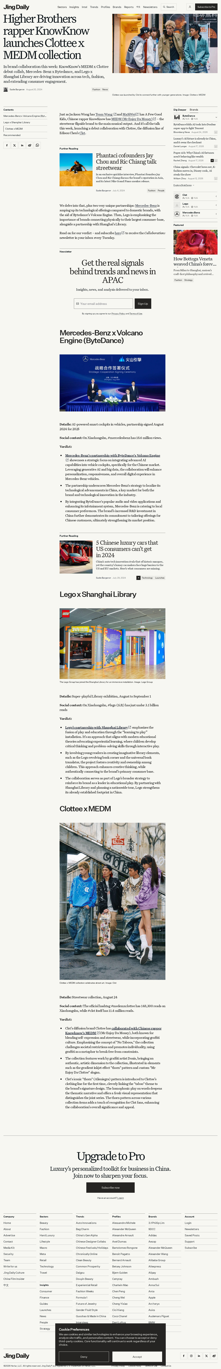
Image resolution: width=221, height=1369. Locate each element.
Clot (82, 133)
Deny (83, 1356)
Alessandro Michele (123, 1223)
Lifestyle (45, 1241)
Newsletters (150, 7)
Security (8, 1254)
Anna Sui (153, 1285)
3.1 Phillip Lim (156, 1223)
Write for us (10, 1266)
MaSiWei (129, 114)
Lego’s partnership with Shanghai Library (96, 727)
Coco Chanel (119, 1316)
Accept (137, 1356)
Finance (44, 1297)
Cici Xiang (118, 1310)
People (161, 190)
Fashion (96, 89)
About (7, 1229)
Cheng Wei (118, 1297)
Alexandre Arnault (123, 1235)
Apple (151, 1297)
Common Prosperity (88, 1266)
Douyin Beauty (84, 1279)
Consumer (46, 1291)
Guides (44, 1303)
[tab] (194, 110)
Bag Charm (82, 1229)
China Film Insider (14, 1279)
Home (7, 1223)
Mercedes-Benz (146, 205)
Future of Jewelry (86, 1303)
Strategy (188, 280)
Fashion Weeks (85, 1291)
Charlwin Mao (120, 1285)
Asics (151, 1310)
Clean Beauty (83, 1260)
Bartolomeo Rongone (124, 1247)
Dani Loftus (119, 1322)
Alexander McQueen (124, 1229)
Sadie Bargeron (17, 89)
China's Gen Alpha (86, 1235)
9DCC (151, 1229)
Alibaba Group (156, 1260)
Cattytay (117, 1279)
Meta (43, 1254)
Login (120, 1197)
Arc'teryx (154, 1303)
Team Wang (104, 114)
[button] (189, 6)
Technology (147, 577)
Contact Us (166, 1366)
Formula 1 (81, 1297)
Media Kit (9, 1247)
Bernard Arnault (121, 1260)
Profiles (105, 7)
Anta (151, 1291)
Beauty (44, 1223)
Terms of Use (135, 313)
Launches (159, 577)
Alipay (152, 1272)
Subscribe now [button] (111, 1187)
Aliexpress (154, 1266)
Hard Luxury (47, 1235)
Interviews (82, 1322)
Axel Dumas (119, 1241)
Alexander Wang (158, 1254)
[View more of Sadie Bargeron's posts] (5, 89)
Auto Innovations (86, 1223)
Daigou (80, 1272)
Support (190, 1241)
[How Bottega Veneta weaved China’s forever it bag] (196, 242)
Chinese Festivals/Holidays (92, 1247)
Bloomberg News (182, 132)
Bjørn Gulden (120, 1272)
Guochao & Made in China (91, 1316)
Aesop (152, 1241)
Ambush (153, 1279)
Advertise (9, 1235)
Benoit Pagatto (121, 1254)
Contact (8, 1241)
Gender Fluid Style (87, 1310)
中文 (6, 1285)
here (118, 233)
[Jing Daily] (16, 7)
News (105, 89)
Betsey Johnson (121, 1266)
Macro (43, 1247)
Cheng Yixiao (120, 1303)
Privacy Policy (118, 313)
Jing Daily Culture (13, 1272)
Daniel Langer (180, 146)
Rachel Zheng (180, 160)
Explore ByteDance (183, 185)
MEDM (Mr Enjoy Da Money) (132, 119)
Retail (43, 1260)
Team (6, 1260)
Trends (94, 7)
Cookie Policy (134, 1366)
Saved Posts (192, 1235)
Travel (43, 1272)
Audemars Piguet (158, 1316)
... (216, 132)
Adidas (152, 1235)
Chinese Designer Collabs (91, 1241)
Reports (129, 7)
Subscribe (191, 1247)
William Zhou (180, 178)
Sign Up (143, 303)
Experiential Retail (86, 1285)
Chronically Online (86, 1254)
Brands (117, 7)
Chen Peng (118, 1291)
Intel (84, 7)
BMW (151, 1322)
